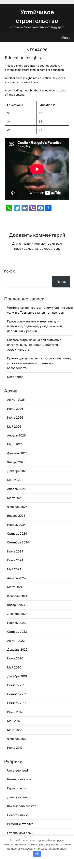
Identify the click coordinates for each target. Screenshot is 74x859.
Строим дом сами (20, 833)
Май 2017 (13, 721)
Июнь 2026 (15, 417)
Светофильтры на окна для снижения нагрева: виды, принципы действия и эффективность (34, 344)
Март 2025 (14, 498)
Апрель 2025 (16, 489)
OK (37, 853)
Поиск (9, 271)
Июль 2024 (15, 551)
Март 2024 (15, 587)
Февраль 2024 (17, 596)
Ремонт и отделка (20, 824)
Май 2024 (14, 569)
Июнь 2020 (15, 658)
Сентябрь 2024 (18, 542)
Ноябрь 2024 (16, 525)
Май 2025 (14, 480)
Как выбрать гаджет (21, 806)
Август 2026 (16, 399)
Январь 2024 (16, 605)
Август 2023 (16, 641)
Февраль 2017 (17, 739)
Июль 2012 (14, 747)
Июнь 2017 (14, 712)
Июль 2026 (15, 409)
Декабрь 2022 (17, 649)
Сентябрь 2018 (17, 694)
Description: (15, 377)
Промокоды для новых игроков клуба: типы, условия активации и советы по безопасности (39, 363)
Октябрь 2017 (16, 703)
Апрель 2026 (16, 435)
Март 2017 (14, 730)
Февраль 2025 (17, 507)
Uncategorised (17, 770)
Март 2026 (14, 444)
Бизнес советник (19, 779)
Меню (65, 38)
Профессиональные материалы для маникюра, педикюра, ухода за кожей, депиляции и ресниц (35, 326)
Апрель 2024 (16, 578)
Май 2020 (14, 667)
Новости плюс (17, 815)
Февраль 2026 (17, 453)
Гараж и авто (16, 788)
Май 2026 (14, 426)
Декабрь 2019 (17, 676)
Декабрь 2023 (17, 614)
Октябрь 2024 (17, 533)
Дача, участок (17, 797)
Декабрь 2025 (17, 471)
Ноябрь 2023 (16, 623)
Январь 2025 (16, 515)
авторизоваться (47, 248)
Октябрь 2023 (17, 631)
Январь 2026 (16, 462)
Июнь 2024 (15, 560)
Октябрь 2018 (16, 685)
